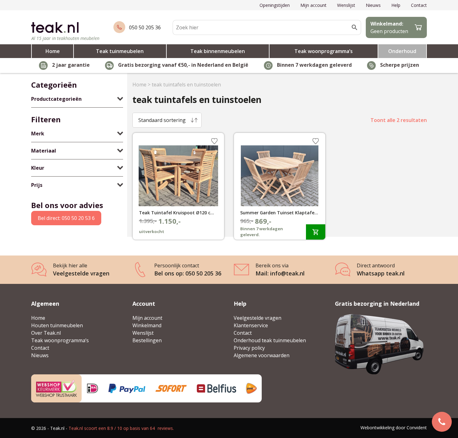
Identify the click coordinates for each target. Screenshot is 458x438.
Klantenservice (251, 325)
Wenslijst (346, 5)
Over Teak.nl (46, 332)
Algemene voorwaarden (261, 355)
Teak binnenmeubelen (217, 51)
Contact (419, 5)
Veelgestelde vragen (257, 317)
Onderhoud (402, 51)
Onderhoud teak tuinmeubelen (270, 340)
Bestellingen (147, 340)
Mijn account (313, 5)
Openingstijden (275, 5)
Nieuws (373, 5)
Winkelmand (146, 325)
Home (52, 51)
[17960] (315, 232)
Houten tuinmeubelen (57, 325)
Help (395, 5)
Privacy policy (249, 347)
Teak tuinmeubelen (120, 51)
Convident (417, 428)
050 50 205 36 (145, 27)
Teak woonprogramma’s (323, 51)
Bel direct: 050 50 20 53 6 (66, 218)
